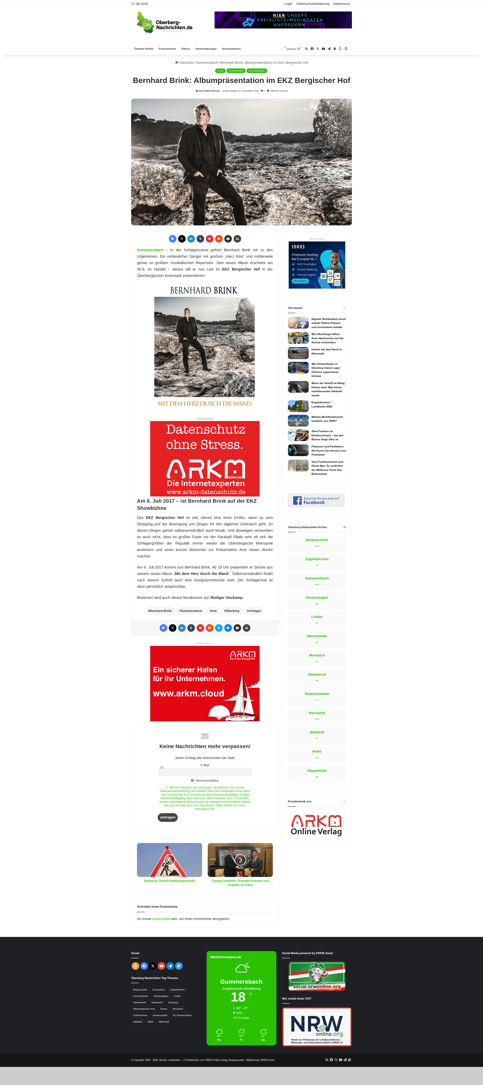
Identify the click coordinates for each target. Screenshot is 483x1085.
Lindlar (177, 996)
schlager (255, 610)
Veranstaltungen (206, 48)
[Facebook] (172, 239)
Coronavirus (158, 989)
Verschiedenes (231, 48)
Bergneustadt (140, 989)
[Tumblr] (200, 239)
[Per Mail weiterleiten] (228, 239)
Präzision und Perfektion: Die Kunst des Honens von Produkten (328, 450)
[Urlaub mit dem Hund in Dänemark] (298, 353)
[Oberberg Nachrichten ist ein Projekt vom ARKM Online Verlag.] (316, 838)
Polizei (163, 1009)
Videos (185, 48)
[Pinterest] (209, 239)
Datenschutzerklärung (312, 4)
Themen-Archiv (144, 48)
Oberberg (232, 610)
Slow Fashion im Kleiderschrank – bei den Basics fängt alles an (327, 435)
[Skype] (219, 628)
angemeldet (161, 919)
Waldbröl (137, 1021)
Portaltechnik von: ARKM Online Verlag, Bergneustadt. (214, 1060)
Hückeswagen (161, 996)
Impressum (341, 4)
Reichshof (178, 1009)
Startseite (186, 63)
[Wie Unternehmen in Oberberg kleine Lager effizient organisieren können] (298, 367)
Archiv (220, 70)
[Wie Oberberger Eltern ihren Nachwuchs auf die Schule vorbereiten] (298, 338)
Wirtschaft (164, 1021)
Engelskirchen (177, 989)
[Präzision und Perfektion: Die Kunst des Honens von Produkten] (298, 450)
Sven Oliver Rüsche (209, 91)
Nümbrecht (157, 1002)
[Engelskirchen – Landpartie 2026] (298, 406)
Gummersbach (207, 63)
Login (288, 4)
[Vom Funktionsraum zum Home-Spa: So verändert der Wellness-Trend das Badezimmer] (298, 465)
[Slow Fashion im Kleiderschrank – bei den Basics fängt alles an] (298, 435)
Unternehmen (140, 1015)
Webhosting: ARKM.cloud (260, 1060)
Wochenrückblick (207, 780)
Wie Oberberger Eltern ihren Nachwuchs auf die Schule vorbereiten (327, 338)
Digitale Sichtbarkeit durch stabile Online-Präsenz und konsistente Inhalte (328, 323)
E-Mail (205, 765)
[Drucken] (237, 239)
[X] (182, 239)
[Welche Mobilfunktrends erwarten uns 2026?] (298, 420)
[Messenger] (228, 628)
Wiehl (151, 1021)
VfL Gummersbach (182, 1015)
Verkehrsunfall (160, 1015)
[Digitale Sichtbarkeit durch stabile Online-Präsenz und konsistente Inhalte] (298, 323)
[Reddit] (219, 239)
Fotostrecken (167, 48)
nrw (214, 610)
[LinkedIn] (191, 239)
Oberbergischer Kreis (144, 1009)
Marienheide (139, 1002)
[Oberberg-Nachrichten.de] (164, 22)
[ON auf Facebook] (316, 506)
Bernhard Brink (161, 610)
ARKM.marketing (205, 419)
